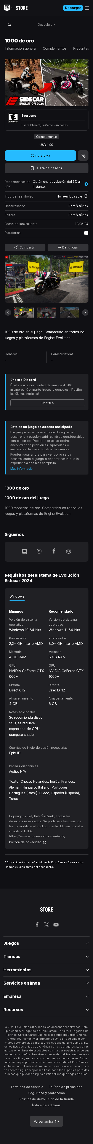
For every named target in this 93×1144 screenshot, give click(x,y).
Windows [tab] (17, 596)
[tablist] (46, 596)
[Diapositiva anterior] (8, 312)
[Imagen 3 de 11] (69, 312)
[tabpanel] (46, 669)
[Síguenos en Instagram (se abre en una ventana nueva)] (39, 551)
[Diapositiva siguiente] (85, 312)
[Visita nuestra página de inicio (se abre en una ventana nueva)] (69, 551)
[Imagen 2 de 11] (46, 312)
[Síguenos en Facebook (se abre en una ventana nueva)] (54, 551)
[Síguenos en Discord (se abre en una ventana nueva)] (24, 551)
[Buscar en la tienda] (9, 24)
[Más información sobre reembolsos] (86, 196)
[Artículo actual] (24, 312)
